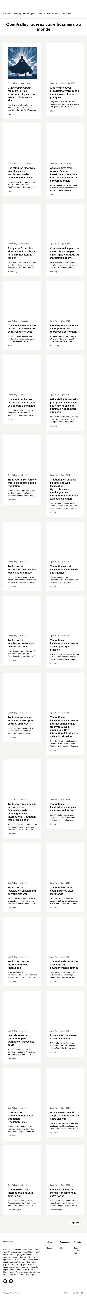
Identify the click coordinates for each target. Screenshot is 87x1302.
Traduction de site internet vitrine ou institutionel (18, 964)
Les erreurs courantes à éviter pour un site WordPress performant (64, 328)
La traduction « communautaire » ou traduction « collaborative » (21, 1117)
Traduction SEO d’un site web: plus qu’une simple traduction (22, 482)
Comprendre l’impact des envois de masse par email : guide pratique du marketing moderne (64, 253)
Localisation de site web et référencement (64, 1037)
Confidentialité (78, 1293)
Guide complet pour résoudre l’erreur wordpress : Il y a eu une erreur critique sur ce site (22, 94)
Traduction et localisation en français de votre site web (21, 643)
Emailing (53, 272)
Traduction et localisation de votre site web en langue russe (22, 569)
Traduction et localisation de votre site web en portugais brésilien (64, 645)
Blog (9, 114)
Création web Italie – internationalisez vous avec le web (20, 1192)
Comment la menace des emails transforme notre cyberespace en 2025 (22, 328)
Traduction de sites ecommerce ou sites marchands (62, 890)
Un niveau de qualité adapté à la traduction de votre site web (64, 1115)
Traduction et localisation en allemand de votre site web (22, 890)
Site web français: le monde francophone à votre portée (63, 1192)
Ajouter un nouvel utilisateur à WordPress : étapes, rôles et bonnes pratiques (64, 92)
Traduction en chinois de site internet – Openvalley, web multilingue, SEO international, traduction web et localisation (22, 812)
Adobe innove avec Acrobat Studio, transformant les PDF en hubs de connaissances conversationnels (64, 174)
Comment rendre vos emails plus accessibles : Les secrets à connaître (22, 402)
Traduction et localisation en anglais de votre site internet (63, 807)
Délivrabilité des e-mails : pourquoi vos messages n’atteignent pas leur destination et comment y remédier (64, 406)
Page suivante (76, 1223)
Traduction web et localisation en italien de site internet (64, 569)
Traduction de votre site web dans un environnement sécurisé (64, 964)
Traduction (12, 500)
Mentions (67, 1293)
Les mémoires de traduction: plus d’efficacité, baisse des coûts (21, 1040)
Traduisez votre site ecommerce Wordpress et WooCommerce (21, 720)
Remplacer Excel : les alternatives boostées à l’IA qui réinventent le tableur (21, 253)
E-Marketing (12, 272)
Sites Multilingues (14, 1210)
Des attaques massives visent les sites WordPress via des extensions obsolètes (21, 173)
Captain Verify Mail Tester (77, 1250)
